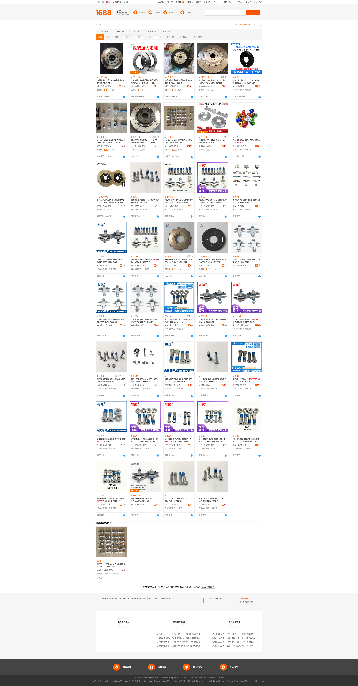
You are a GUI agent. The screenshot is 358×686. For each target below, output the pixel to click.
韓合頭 (159, 634)
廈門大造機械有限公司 (240, 86)
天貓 (150, 681)
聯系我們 (213, 678)
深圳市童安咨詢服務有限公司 (223, 642)
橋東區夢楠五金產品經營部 (222, 634)
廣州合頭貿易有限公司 (180, 638)
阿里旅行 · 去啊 (171, 681)
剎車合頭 (218, 599)
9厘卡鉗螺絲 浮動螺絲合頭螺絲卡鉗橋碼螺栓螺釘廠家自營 (144, 440)
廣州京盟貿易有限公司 (139, 86)
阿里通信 (212, 681)
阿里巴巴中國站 (124, 681)
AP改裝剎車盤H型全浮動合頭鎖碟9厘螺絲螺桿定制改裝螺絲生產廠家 (179, 201)
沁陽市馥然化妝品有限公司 (237, 638)
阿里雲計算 (196, 681)
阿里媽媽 (182, 681)
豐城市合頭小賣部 (193, 634)
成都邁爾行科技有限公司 (240, 146)
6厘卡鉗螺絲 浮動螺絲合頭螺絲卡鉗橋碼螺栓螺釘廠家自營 (212, 440)
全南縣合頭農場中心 (164, 646)
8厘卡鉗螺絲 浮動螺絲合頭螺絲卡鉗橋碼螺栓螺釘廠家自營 (178, 440)
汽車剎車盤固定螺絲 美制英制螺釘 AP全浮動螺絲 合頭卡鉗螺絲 (144, 380)
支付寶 (229, 681)
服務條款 (185, 678)
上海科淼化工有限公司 (235, 642)
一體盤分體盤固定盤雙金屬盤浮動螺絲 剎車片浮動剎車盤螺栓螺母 (110, 321)
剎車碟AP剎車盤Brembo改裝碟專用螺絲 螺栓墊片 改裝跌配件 (111, 565)
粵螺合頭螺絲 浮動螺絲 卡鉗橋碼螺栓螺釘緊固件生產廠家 (246, 321)
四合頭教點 (176, 634)
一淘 (162, 681)
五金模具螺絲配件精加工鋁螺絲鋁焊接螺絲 (246, 141)
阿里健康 (246, 681)
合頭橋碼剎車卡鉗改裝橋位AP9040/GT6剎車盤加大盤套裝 (212, 141)
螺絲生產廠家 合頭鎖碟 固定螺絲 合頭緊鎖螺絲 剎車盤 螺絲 (178, 500)
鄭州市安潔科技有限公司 (251, 642)
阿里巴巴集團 (98, 681)
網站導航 (222, 678)
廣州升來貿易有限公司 (105, 206)
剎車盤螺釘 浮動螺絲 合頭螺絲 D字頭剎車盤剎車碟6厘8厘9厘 (111, 380)
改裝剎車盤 (116, 573)
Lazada (261, 681)
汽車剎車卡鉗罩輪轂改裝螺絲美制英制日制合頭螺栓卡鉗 (212, 321)
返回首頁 (197, 587)
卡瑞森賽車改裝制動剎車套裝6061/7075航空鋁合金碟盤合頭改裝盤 (212, 261)
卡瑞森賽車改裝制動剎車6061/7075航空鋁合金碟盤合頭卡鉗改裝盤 (178, 261)
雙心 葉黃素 (231, 634)
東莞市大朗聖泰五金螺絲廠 (139, 206)
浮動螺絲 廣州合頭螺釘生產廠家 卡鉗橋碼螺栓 (111, 440)
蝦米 (188, 681)
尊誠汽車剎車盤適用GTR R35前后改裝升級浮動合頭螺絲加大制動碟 (144, 141)
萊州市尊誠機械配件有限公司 (206, 86)
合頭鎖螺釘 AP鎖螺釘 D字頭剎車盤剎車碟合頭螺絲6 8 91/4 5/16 (145, 201)
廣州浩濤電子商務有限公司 (222, 646)
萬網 (219, 681)
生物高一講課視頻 (234, 646)
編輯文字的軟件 (218, 638)
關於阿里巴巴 (204, 678)
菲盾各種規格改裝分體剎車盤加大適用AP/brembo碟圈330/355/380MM (144, 81)
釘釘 (240, 681)
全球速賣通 (136, 681)
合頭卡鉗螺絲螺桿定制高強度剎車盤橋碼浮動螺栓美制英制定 (178, 321)
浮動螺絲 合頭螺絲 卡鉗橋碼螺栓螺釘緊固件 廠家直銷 (246, 380)
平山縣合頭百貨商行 (164, 638)
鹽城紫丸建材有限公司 (250, 634)
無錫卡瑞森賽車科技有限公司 (172, 266)
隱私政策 (193, 678)
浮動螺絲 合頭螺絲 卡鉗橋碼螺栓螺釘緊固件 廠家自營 (145, 261)
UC (223, 681)
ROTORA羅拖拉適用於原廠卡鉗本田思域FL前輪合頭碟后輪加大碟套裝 (110, 201)
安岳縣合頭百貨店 (178, 642)
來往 (235, 681)
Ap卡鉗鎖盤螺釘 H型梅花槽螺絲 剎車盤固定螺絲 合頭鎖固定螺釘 (213, 380)
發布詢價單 (243, 599)
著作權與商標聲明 (165, 678)
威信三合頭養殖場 (193, 642)
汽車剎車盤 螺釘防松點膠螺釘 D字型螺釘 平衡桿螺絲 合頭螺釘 (212, 500)
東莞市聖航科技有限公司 (172, 206)
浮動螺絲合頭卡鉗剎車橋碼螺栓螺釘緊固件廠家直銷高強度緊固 (110, 261)
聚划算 (156, 681)
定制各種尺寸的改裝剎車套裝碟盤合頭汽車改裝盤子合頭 (110, 81)
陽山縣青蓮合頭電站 (164, 642)
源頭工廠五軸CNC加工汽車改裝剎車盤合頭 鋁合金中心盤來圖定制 (246, 81)
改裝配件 (100, 573)
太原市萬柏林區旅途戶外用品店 (253, 646)
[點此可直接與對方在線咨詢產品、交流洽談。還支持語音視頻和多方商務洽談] (124, 97)
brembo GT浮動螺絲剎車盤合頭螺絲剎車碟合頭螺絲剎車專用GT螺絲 (111, 141)
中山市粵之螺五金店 (206, 206)
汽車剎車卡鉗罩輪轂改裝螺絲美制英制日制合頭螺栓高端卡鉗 (144, 500)
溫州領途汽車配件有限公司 (206, 146)
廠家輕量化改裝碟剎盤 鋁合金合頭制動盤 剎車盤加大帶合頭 (178, 81)
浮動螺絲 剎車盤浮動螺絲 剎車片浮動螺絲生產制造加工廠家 (246, 261)
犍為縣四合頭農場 (178, 646)
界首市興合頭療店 (193, 646)
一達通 (254, 681)
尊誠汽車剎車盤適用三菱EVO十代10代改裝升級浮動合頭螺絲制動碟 (212, 81)
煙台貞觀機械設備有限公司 (105, 86)
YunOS (204, 681)
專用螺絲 (107, 573)
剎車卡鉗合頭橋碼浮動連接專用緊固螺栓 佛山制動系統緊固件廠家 (178, 380)
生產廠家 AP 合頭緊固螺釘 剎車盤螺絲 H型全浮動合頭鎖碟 (246, 201)
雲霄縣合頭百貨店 (193, 638)
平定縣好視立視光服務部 (251, 638)
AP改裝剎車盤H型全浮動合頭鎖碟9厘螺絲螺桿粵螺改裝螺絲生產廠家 (213, 201)
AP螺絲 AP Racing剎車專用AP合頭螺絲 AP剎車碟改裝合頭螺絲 (178, 141)
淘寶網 (144, 681)
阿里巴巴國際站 (111, 681)
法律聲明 (176, 678)
